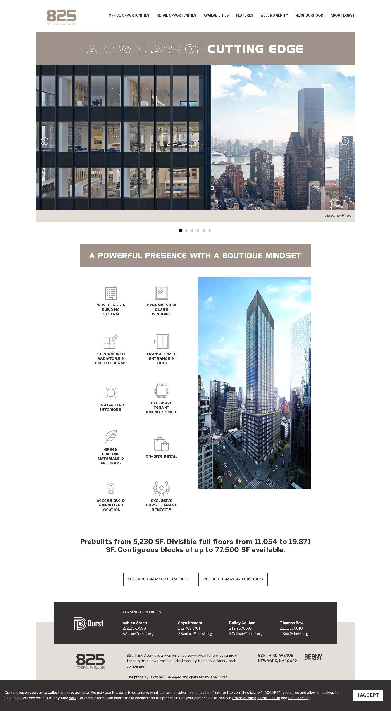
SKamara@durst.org (195, 634)
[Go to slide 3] (192, 231)
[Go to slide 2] (186, 231)
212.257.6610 (291, 628)
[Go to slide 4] (198, 231)
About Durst (343, 15)
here (72, 698)
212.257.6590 (134, 628)
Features (244, 15)
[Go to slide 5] (204, 231)
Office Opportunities (129, 15)
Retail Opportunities (176, 15)
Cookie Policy (299, 698)
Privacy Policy (244, 698)
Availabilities (216, 15)
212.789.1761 (189, 628)
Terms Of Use (268, 698)
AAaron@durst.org (138, 634)
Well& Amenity (274, 15)
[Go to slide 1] (180, 231)
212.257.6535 (240, 628)
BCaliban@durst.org (246, 634)
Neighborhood (309, 15)
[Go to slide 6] (209, 231)
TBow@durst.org (294, 634)
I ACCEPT (368, 695)
